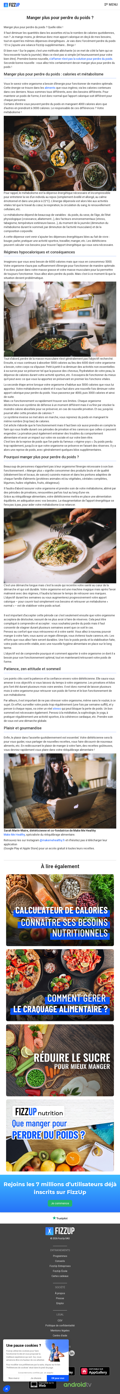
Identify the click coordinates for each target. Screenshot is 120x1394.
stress (57, 708)
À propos (60, 1293)
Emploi (60, 1303)
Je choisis (35, 1378)
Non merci (14, 1378)
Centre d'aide (60, 1335)
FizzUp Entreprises (60, 1266)
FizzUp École (60, 1271)
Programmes (60, 1256)
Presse (60, 1298)
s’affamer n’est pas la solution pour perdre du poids (80, 58)
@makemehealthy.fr (52, 840)
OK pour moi (57, 1378)
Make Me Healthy (14, 834)
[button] (6, 1388)
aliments (50, 87)
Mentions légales (60, 1330)
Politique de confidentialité (60, 1325)
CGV (60, 1320)
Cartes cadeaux (60, 1276)
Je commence (60, 1203)
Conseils (60, 1261)
